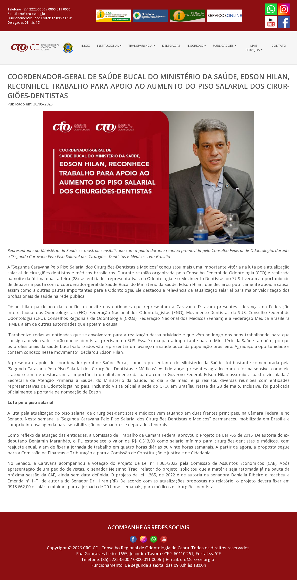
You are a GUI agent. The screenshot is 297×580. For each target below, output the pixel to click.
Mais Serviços (252, 47)
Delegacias (171, 45)
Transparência (140, 45)
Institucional (108, 45)
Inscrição (195, 45)
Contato (278, 45)
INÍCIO (85, 45)
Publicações (223, 45)
